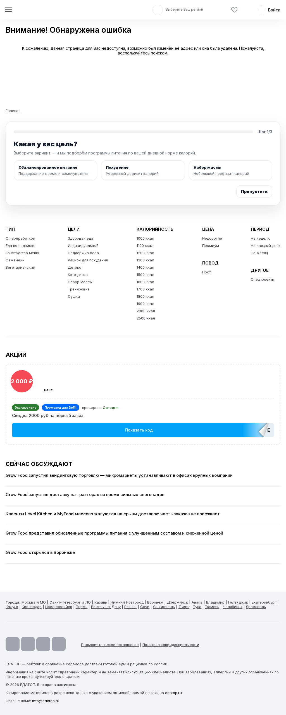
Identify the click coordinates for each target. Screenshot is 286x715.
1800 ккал (145, 296)
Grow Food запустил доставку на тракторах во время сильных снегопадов (85, 494)
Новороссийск (58, 606)
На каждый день (265, 245)
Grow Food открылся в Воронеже (40, 552)
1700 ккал (145, 289)
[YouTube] (13, 644)
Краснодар (32, 606)
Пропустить (254, 191)
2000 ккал (146, 311)
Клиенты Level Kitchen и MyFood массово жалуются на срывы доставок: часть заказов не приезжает (113, 513)
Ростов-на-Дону (106, 606)
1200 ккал (145, 253)
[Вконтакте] (59, 644)
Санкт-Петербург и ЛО (70, 602)
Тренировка (79, 289)
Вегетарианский (20, 267)
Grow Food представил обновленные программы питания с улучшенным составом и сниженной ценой (114, 533)
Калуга (12, 606)
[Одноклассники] (43, 644)
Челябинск (232, 606)
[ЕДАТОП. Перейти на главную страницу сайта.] (45, 10)
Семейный (15, 260)
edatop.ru (173, 692)
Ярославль (256, 606)
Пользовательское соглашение (110, 644)
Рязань (130, 606)
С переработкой (20, 238)
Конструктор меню (22, 253)
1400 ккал (145, 267)
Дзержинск (177, 602)
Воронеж (155, 602)
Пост (206, 272)
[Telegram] (28, 644)
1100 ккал (145, 245)
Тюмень (212, 606)
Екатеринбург (264, 602)
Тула (197, 606)
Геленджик (238, 602)
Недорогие (212, 238)
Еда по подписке (20, 245)
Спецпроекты (263, 279)
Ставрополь (164, 606)
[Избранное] (234, 10)
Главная (13, 110)
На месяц (259, 253)
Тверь (183, 606)
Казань (100, 602)
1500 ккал (145, 274)
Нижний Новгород (127, 602)
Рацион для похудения (88, 260)
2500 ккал (146, 318)
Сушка (74, 296)
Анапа (197, 602)
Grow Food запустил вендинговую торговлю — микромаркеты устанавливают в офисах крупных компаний (119, 475)
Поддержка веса (83, 253)
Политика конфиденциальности (170, 644)
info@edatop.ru (45, 701)
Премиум (210, 245)
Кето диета (78, 274)
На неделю (261, 238)
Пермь (81, 606)
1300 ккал (145, 260)
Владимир (215, 602)
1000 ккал (145, 238)
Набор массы (80, 282)
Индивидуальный (83, 245)
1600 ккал (145, 282)
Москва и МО (34, 602)
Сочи (144, 606)
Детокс (74, 267)
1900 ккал (145, 303)
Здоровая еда (80, 238)
